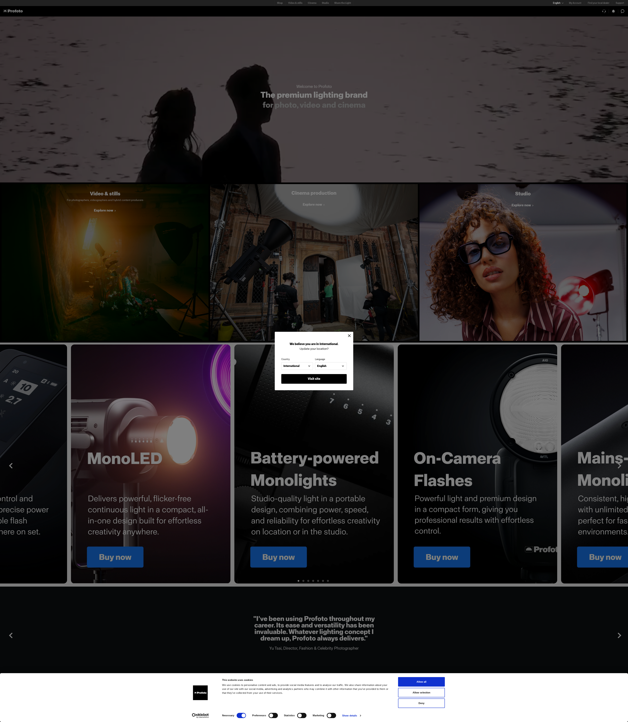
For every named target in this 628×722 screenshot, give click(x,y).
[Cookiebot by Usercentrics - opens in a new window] (200, 715)
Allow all (422, 681)
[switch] (273, 715)
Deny (421, 703)
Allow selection (421, 692)
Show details (349, 715)
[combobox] (297, 366)
